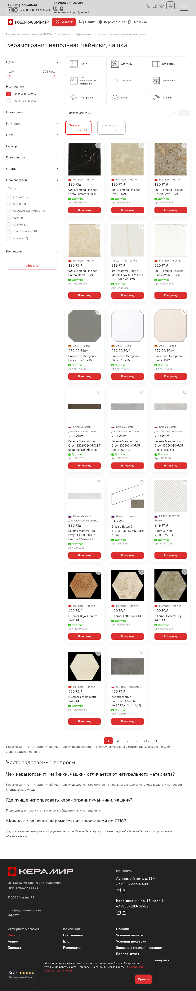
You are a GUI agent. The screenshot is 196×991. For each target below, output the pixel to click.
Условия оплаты (130, 935)
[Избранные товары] (161, 5)
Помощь (123, 929)
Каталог (14, 935)
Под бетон (135, 687)
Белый (177, 260)
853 (146, 741)
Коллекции (111, 127)
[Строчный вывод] (181, 113)
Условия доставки (131, 941)
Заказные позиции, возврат (139, 947)
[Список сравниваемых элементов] (155, 5)
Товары (78, 127)
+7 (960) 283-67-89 (68, 3)
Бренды (14, 947)
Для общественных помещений (84, 431)
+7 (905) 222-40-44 (22, 5)
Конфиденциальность (24, 910)
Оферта (14, 915)
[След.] (156, 740)
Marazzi (115, 260)
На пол (91, 179)
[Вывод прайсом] (186, 113)
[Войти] (148, 5)
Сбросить (31, 266)
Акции (13, 941)
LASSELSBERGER (169, 516)
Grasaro (120, 516)
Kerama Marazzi (82, 427)
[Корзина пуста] (170, 5)
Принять (143, 979)
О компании (73, 935)
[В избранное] (98, 145)
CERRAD (121, 687)
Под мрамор (129, 260)
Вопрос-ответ (127, 954)
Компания (71, 929)
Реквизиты (72, 947)
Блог (67, 941)
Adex (76, 346)
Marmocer (78, 179)
